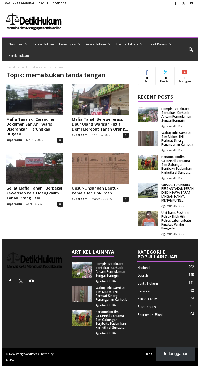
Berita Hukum (43, 44)
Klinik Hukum (19, 55)
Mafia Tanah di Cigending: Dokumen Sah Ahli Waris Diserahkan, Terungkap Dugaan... (30, 126)
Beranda (11, 67)
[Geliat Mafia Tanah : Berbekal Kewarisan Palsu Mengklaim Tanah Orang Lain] (34, 168)
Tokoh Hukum (127, 44)
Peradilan (144, 291)
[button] (190, 50)
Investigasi (67, 44)
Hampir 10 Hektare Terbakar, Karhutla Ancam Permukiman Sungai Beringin (176, 115)
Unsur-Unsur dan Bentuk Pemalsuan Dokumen (95, 190)
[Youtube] (191, 3)
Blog (149, 354)
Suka (147, 71)
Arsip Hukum (96, 44)
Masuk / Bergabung (19, 3)
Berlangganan (185, 73)
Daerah (142, 276)
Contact (59, 3)
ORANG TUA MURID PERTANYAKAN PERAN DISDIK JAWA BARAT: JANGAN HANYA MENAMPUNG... (177, 192)
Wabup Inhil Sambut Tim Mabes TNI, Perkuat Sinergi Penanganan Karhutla (177, 139)
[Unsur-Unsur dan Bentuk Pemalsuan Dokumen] (100, 168)
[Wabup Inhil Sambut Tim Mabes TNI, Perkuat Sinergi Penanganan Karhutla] (148, 138)
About (43, 3)
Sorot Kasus (157, 44)
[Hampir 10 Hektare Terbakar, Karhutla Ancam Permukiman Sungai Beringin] (148, 114)
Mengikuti (166, 73)
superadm (14, 140)
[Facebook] (175, 3)
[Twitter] (183, 3)
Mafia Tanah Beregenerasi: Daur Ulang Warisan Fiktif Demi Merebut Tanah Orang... (100, 124)
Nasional (16, 44)
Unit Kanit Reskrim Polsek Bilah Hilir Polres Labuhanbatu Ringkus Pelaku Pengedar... (176, 220)
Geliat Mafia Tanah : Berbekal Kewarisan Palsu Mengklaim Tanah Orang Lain (34, 192)
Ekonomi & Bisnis (150, 315)
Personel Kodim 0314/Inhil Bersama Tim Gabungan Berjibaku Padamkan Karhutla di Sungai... (176, 165)
